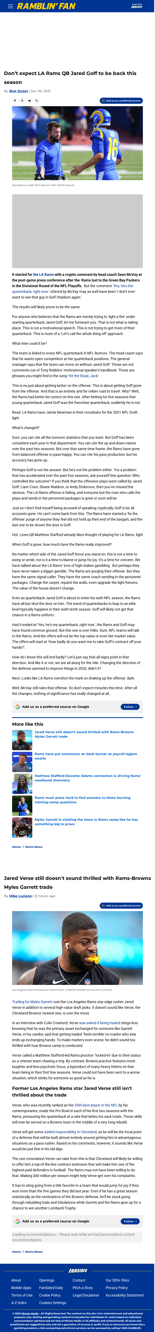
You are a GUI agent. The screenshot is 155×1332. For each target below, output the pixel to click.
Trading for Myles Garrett (32, 1002)
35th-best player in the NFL (96, 1105)
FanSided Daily (51, 1288)
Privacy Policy (117, 1288)
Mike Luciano (20, 896)
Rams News (33, 847)
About (16, 1280)
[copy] (37, 100)
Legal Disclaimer (86, 1295)
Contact (79, 1280)
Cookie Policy (50, 1295)
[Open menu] (10, 6)
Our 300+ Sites (117, 1280)
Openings (46, 1280)
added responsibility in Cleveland (70, 1132)
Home (16, 847)
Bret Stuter (18, 91)
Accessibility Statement (125, 1295)
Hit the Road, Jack (83, 376)
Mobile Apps (21, 1288)
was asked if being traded (99, 1023)
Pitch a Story (83, 1288)
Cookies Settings (52, 1303)
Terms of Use (22, 1295)
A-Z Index (19, 1303)
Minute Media (30, 1313)
